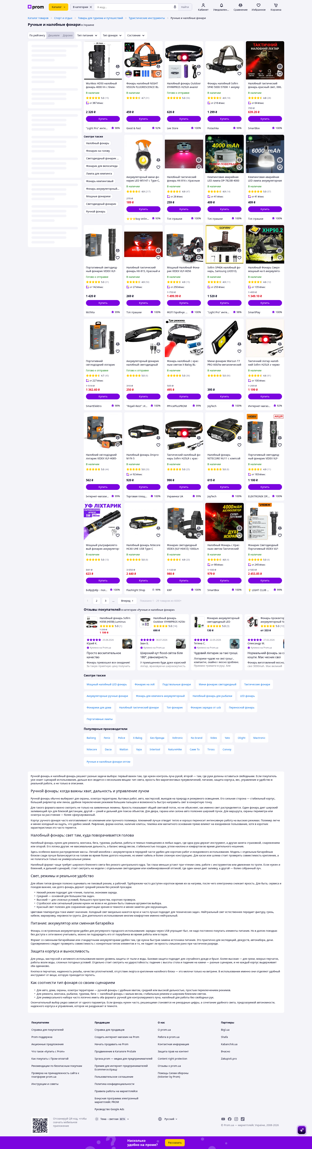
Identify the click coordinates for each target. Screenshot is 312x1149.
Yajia (139, 749)
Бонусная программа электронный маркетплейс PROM (116, 1100)
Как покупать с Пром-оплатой (49, 1058)
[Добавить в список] (118, 74)
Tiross (211, 749)
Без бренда (157, 738)
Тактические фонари (257, 684)
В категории (80, 7)
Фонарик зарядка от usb (206, 707)
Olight (241, 738)
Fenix (107, 738)
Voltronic (177, 738)
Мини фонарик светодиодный (217, 684)
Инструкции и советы (44, 1084)
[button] (103, 119)
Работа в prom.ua (168, 1037)
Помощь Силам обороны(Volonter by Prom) (173, 1074)
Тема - (109, 1119)
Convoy (227, 749)
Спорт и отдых (63, 18)
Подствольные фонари (176, 684)
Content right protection (172, 1058)
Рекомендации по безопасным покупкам (56, 1066)
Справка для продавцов (109, 1029)
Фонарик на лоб (145, 684)
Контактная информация (173, 1044)
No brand (196, 738)
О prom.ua (164, 1029)
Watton (124, 749)
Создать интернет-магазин (111, 1037)
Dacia (108, 749)
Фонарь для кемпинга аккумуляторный (160, 696)
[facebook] (230, 1119)
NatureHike (175, 749)
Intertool (155, 749)
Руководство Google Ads (109, 1109)
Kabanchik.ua (229, 1044)
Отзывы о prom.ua (169, 1066)
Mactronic (259, 738)
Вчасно (225, 1051)
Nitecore (92, 749)
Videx (213, 738)
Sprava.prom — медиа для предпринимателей (123, 1058)
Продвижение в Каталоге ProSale (115, 1051)
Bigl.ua (225, 1029)
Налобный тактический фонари (139, 707)
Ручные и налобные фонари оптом (108, 761)
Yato (227, 738)
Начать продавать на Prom (111, 1044)
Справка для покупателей (47, 1029)
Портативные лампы (100, 719)
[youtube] (223, 1119)
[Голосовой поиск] (175, 7)
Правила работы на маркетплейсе (116, 1091)
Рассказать (175, 1142)
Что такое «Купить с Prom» (48, 1051)
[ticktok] (242, 1119)
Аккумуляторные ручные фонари (107, 696)
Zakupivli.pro (229, 1058)
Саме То (195, 749)
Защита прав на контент (173, 1051)
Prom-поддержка (41, 1037)
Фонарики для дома (99, 707)
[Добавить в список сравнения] (118, 66)
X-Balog (137, 738)
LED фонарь (247, 696)
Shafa (224, 1037)
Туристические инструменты (147, 18)
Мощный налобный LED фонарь (107, 684)
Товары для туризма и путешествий (100, 18)
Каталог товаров (38, 18)
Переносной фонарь (241, 707)
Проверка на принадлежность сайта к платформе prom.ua (55, 1074)
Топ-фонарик (175, 707)
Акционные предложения (47, 1044)
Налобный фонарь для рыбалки (212, 696)
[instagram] (236, 1119)
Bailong (91, 738)
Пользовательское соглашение (114, 1076)
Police (121, 738)
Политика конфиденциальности (114, 1084)
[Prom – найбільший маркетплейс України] (36, 7)
